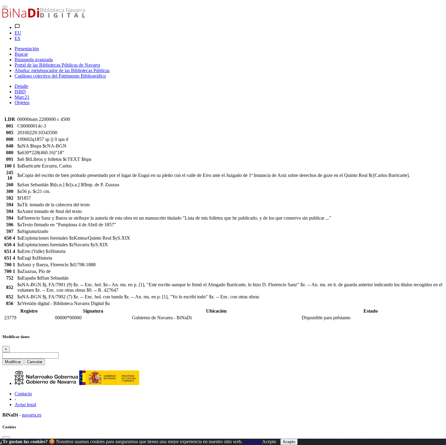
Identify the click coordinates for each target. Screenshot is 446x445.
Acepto (269, 441)
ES (17, 38)
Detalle (21, 86)
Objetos (22, 102)
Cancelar (34, 362)
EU (18, 32)
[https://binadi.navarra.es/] (43, 15)
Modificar (13, 362)
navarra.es (31, 414)
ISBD (20, 91)
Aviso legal (25, 404)
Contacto (23, 393)
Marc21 (22, 97)
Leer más (252, 441)
